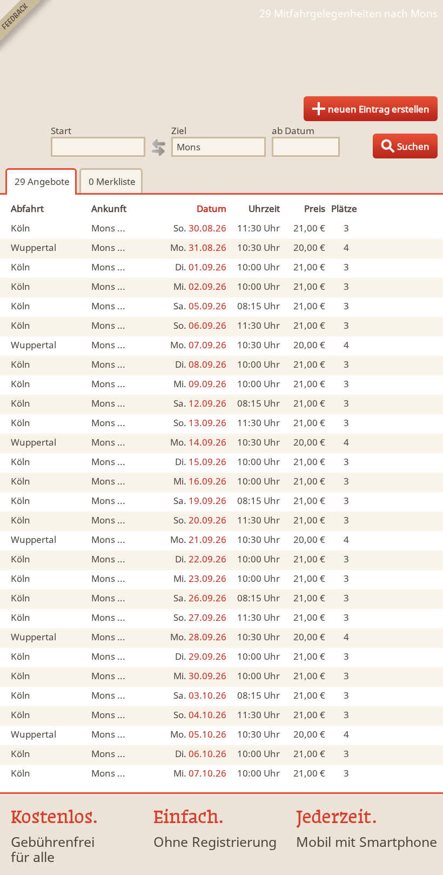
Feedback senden (26, 26)
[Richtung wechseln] (158, 147)
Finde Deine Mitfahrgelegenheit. (221, 54)
